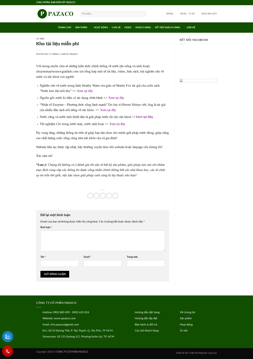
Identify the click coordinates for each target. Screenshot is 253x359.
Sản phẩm (186, 318)
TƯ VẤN (40, 39)
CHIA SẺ (116, 28)
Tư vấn (184, 330)
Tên (43, 257)
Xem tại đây (85, 91)
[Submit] (143, 14)
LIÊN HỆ (191, 28)
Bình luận (46, 227)
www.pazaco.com (65, 318)
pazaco (74, 54)
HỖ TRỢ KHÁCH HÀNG (167, 28)
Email (87, 257)
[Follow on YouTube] (215, 2)
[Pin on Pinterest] (109, 196)
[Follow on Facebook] (209, 2)
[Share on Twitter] (96, 196)
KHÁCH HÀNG (143, 28)
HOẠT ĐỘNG (101, 28)
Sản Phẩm (81, 28)
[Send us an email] (212, 2)
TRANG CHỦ (64, 28)
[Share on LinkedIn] (115, 196)
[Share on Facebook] (90, 196)
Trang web (132, 257)
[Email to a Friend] (103, 196)
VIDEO (127, 28)
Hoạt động (186, 324)
